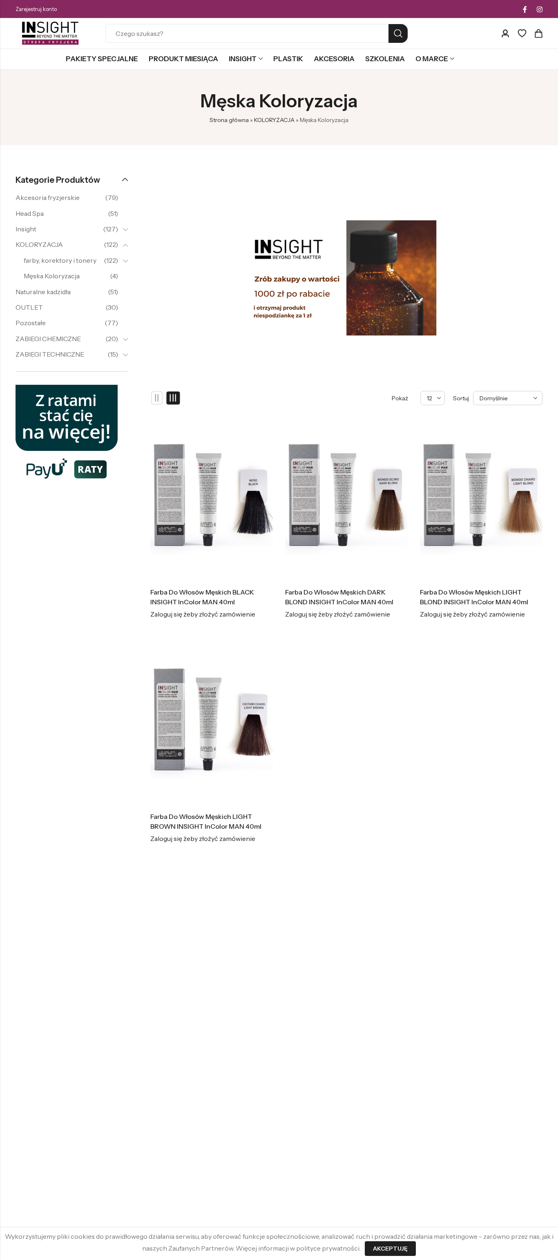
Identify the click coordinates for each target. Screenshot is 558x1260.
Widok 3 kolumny (173, 398)
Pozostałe (31, 323)
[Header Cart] (538, 33)
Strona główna (229, 120)
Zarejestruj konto (36, 9)
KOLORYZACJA (274, 120)
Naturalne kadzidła (43, 292)
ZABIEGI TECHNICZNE (50, 354)
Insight (26, 229)
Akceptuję (390, 1248)
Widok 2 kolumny (157, 398)
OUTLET (29, 307)
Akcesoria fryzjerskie (48, 197)
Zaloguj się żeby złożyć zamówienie (202, 614)
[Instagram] (539, 9)
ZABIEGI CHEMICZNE (48, 339)
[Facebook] (525, 9)
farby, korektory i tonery (60, 260)
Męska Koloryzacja (52, 276)
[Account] (505, 34)
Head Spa (30, 213)
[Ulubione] (522, 33)
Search (398, 33)
